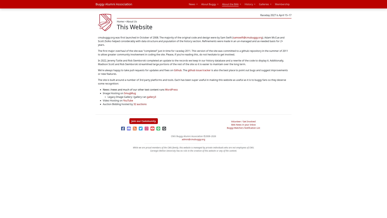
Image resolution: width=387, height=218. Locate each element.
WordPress (171, 89)
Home (120, 21)
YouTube (128, 100)
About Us (131, 21)
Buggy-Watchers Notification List (243, 127)
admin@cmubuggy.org (193, 139)
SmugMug (130, 93)
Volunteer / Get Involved (243, 121)
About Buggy (208, 4)
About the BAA (230, 4)
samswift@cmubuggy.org (247, 37)
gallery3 (151, 97)
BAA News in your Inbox (243, 124)
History (249, 4)
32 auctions (140, 104)
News (192, 4)
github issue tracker (199, 70)
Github (178, 70)
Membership (282, 4)
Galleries (264, 4)
